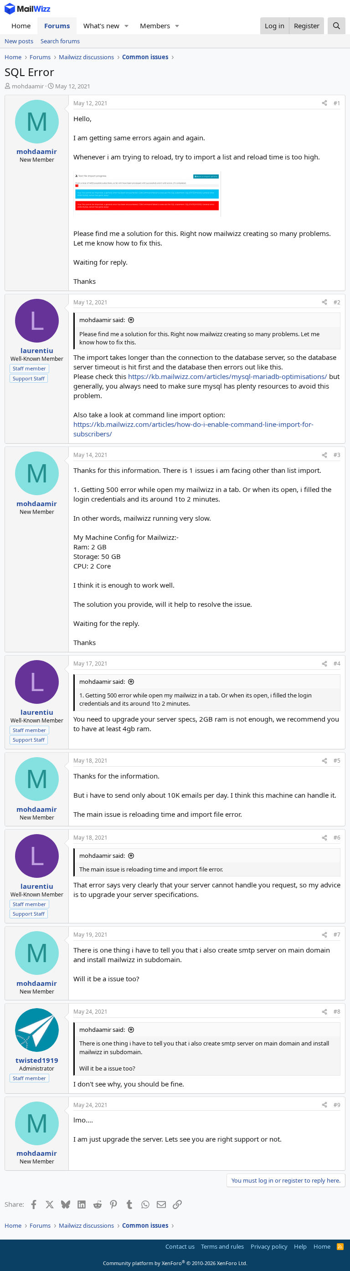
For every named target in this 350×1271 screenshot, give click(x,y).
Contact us (180, 1246)
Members (155, 25)
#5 (337, 760)
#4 (337, 663)
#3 (337, 455)
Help (300, 1246)
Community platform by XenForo (175, 1263)
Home (21, 25)
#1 (337, 103)
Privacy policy (269, 1246)
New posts (19, 41)
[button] (126, 25)
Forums (57, 25)
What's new (101, 25)
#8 (337, 1011)
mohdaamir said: (102, 320)
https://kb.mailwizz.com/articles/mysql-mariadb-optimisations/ (227, 376)
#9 (337, 1105)
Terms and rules (222, 1246)
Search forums (60, 41)
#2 (337, 302)
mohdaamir (28, 86)
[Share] (324, 103)
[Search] (336, 25)
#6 (337, 837)
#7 (337, 934)
